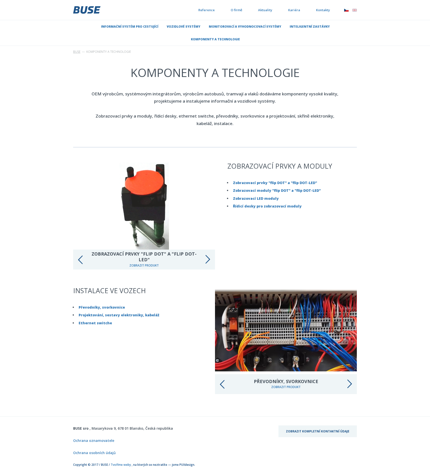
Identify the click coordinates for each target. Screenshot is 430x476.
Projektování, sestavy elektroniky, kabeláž (119, 315)
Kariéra (294, 10)
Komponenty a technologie (215, 39)
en (354, 9)
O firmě (236, 10)
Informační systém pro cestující (129, 26)
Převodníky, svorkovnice (102, 307)
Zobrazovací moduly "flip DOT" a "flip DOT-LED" (277, 190)
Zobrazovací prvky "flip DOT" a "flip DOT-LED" (275, 182)
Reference (206, 10)
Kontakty (323, 10)
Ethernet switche (95, 323)
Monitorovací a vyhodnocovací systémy (245, 26)
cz (346, 9)
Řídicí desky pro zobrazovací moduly (267, 206)
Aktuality (265, 10)
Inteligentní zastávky (310, 26)
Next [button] (207, 260)
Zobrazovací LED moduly (256, 198)
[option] (144, 216)
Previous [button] (80, 260)
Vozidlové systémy (183, 26)
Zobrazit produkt (144, 265)
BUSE (76, 52)
